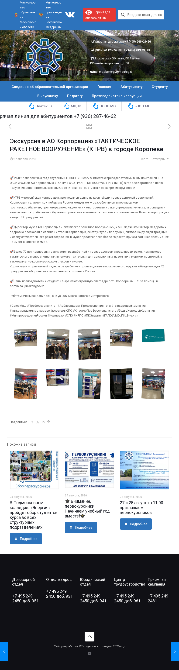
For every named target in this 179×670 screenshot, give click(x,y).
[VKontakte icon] (89, 653)
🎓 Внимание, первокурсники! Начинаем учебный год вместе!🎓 (87, 508)
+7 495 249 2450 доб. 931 (59, 594)
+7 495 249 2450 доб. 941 (93, 598)
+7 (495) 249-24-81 (137, 50)
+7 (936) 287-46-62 (86, 116)
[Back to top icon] (89, 636)
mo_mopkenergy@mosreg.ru (113, 71)
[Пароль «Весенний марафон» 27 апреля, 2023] (4, 651)
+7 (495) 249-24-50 (137, 41)
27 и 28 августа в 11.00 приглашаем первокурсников (141, 507)
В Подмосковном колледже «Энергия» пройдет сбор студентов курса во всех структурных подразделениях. (34, 515)
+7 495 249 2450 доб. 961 (127, 598)
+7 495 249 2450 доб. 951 (25, 598)
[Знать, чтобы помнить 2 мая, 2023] (175, 651)
